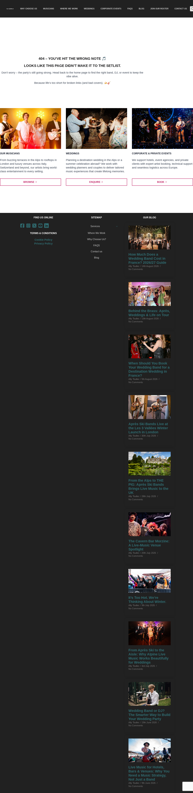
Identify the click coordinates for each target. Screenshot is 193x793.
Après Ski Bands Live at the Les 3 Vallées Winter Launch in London (148, 428)
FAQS (96, 245)
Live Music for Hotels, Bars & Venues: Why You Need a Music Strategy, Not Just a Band (148, 773)
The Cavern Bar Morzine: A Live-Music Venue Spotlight (148, 545)
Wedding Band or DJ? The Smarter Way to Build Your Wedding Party (149, 715)
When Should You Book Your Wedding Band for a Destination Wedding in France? (149, 369)
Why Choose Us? (96, 239)
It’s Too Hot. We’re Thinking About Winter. (147, 600)
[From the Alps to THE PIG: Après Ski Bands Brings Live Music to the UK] (149, 464)
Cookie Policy (43, 239)
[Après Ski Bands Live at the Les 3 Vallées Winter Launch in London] (149, 407)
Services (95, 226)
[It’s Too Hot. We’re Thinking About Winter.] (149, 581)
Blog (96, 257)
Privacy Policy (43, 243)
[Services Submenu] (118, 226)
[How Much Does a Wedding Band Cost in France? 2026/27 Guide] (149, 237)
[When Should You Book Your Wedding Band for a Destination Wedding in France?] (149, 346)
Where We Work (96, 233)
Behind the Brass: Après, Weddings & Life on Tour (149, 313)
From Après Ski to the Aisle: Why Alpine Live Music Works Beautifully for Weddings (148, 656)
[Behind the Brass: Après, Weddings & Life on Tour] (149, 294)
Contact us (96, 251)
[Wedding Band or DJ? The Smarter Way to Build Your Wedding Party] (149, 694)
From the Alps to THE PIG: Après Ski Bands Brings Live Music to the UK (148, 487)
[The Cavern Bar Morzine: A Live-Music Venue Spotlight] (149, 524)
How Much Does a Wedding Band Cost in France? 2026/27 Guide (147, 259)
